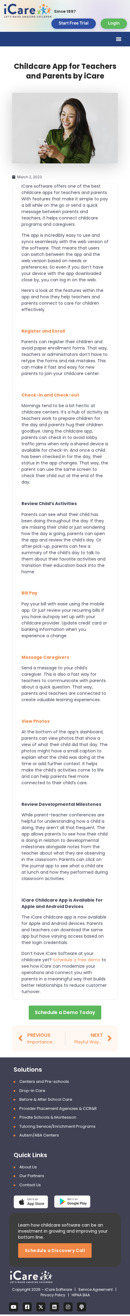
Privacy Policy (53, 1295)
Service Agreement (96, 1289)
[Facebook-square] (27, 1306)
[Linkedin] (54, 1306)
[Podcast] (81, 1306)
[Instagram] (68, 1306)
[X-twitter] (40, 1306)
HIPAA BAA (81, 1295)
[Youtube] (13, 1306)
